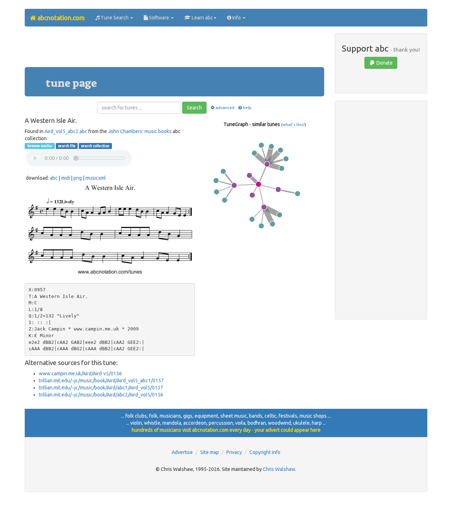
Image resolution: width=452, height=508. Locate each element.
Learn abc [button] (202, 17)
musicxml (95, 178)
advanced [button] (224, 107)
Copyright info (264, 452)
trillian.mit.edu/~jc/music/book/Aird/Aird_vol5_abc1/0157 (101, 380)
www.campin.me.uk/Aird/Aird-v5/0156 (80, 373)
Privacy (234, 452)
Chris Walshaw (279, 469)
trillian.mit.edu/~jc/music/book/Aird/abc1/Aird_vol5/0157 (101, 387)
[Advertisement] (174, 49)
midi (65, 178)
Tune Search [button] (115, 17)
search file (67, 146)
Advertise (182, 452)
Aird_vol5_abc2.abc (65, 131)
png (77, 178)
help (247, 107)
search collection (95, 146)
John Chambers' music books (140, 131)
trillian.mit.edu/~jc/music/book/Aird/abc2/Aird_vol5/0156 (101, 395)
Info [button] (236, 17)
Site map (209, 452)
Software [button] (159, 17)
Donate (384, 63)
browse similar (39, 146)
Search (194, 107)
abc (54, 178)
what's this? (293, 124)
